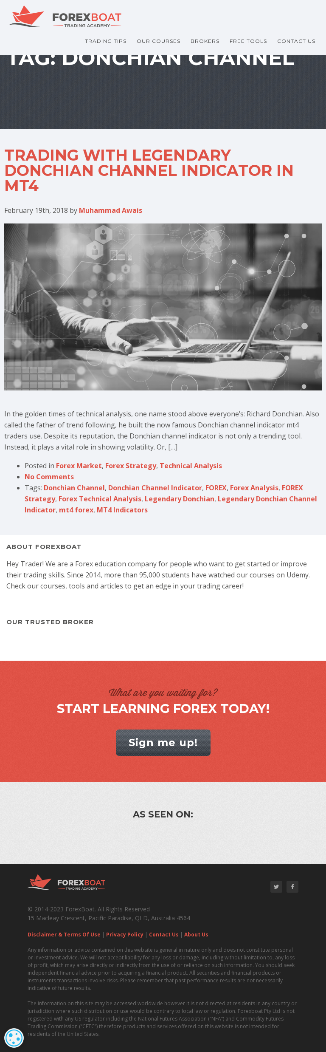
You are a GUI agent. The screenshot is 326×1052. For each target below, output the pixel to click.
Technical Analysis (191, 465)
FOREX (216, 487)
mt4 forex (76, 510)
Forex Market (79, 465)
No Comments (49, 476)
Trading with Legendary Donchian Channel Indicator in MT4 (149, 170)
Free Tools (248, 41)
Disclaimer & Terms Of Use (64, 934)
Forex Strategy (130, 465)
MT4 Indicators (122, 510)
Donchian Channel (74, 487)
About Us (196, 934)
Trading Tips (105, 41)
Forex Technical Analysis (100, 498)
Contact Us (296, 41)
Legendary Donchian (179, 498)
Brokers (205, 41)
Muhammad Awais (110, 210)
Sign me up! (163, 742)
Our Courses (158, 41)
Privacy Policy (124, 934)
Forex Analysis (254, 487)
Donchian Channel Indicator (155, 487)
